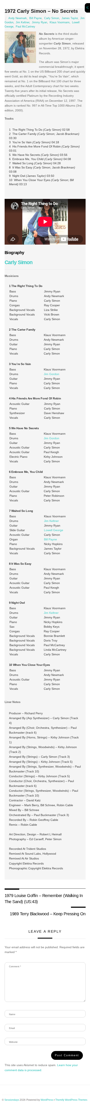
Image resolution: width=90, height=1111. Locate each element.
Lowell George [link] (53, 530)
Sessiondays (11, 1099)
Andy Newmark (17, 18)
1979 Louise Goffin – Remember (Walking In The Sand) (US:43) (44, 898)
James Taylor (70, 18)
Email (12, 1028)
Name (12, 1014)
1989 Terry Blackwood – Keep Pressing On (47, 913)
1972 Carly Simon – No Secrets (41, 11)
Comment (15, 966)
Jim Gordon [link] (51, 374)
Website (13, 1042)
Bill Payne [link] (50, 539)
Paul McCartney (25, 26)
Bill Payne (35, 18)
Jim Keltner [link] (51, 521)
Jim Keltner (22, 22)
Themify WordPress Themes (71, 1099)
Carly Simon (51, 18)
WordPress (47, 1099)
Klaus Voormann (59, 22)
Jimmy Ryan (39, 22)
